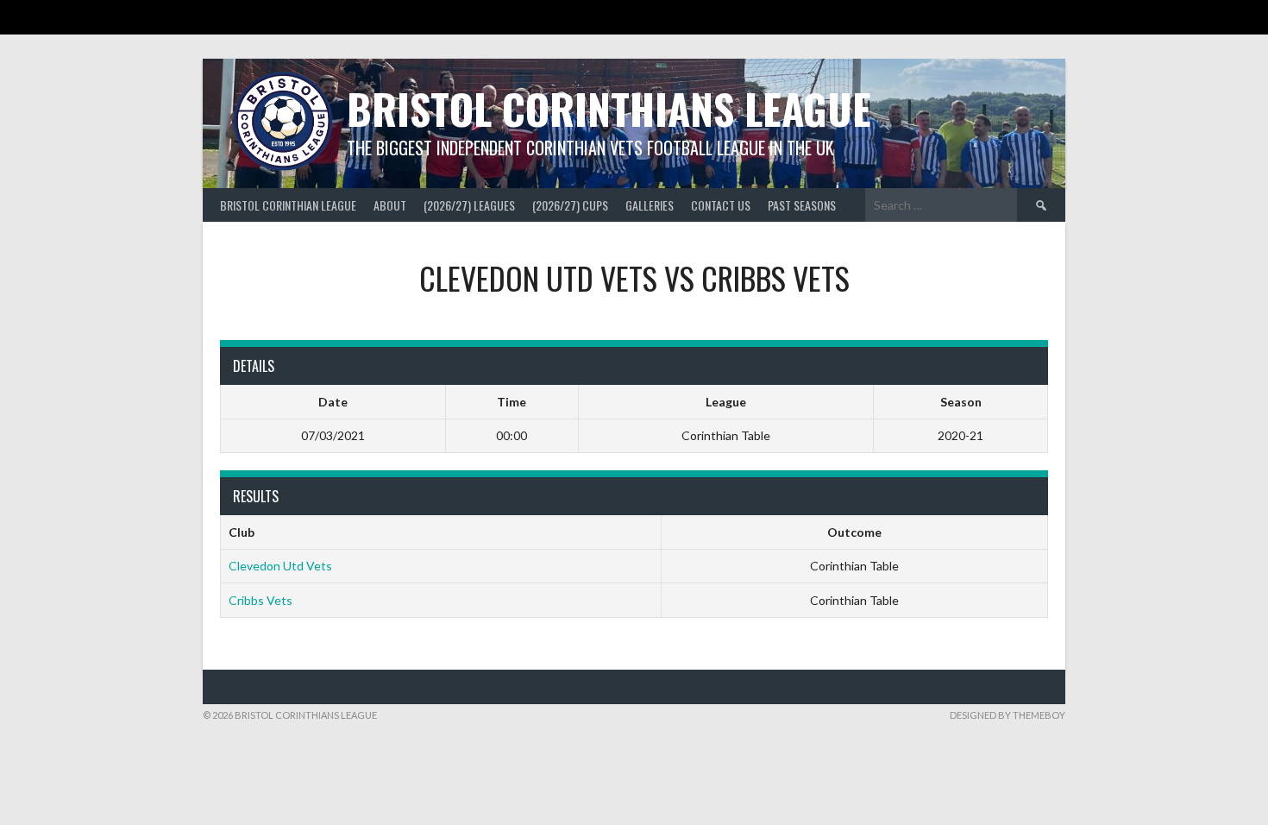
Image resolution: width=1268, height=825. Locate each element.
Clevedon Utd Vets (280, 565)
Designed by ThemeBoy (1007, 715)
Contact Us (720, 205)
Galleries (649, 205)
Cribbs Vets (260, 600)
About (389, 205)
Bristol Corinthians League (609, 108)
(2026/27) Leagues (469, 205)
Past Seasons (802, 205)
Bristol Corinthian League (288, 205)
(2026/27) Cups (570, 205)
